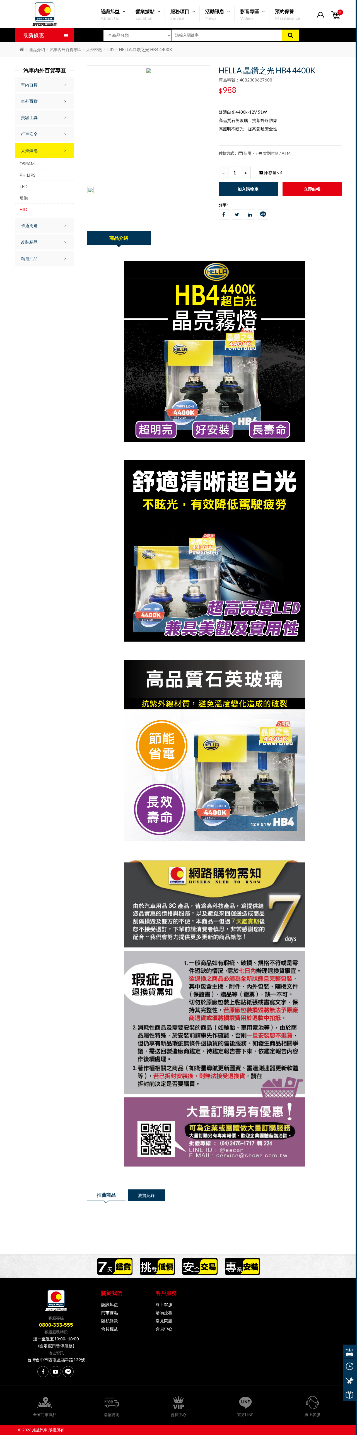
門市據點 (109, 1312)
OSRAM (27, 163)
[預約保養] (349, 1380)
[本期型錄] (349, 1394)
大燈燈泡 (94, 49)
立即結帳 (312, 188)
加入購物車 (248, 188)
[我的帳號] (320, 18)
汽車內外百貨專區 (65, 49)
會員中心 (164, 1328)
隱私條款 (109, 1320)
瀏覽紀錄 (146, 1195)
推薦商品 (106, 1195)
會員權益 (109, 1328)
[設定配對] (349, 1352)
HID (110, 49)
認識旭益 (109, 1304)
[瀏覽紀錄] (349, 1366)
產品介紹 (37, 49)
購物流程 (164, 1312)
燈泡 (24, 197)
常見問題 (164, 1320)
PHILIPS (27, 174)
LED (24, 186)
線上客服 (164, 1304)
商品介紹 (118, 238)
